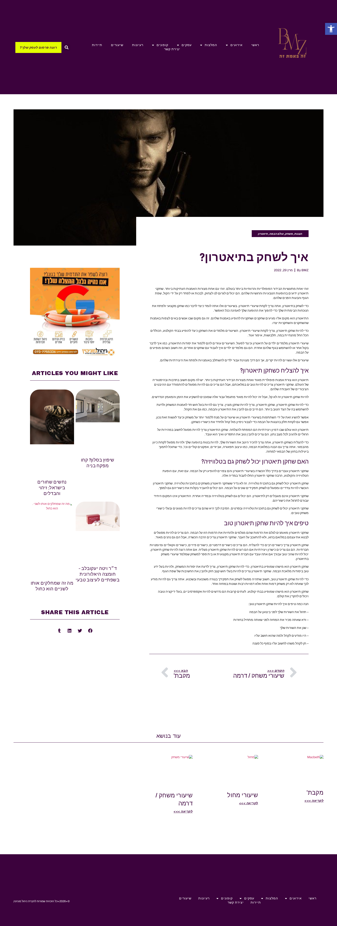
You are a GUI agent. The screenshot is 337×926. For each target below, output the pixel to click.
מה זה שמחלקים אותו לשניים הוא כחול (52, 585)
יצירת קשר (172, 49)
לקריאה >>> (313, 800)
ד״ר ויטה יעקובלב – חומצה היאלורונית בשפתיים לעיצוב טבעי (97, 573)
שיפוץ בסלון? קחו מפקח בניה (97, 462)
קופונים (162, 45)
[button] (331, 29)
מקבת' (315, 792)
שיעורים (117, 45)
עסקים (187, 45)
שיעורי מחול (242, 794)
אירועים (236, 45)
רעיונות (137, 45)
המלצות (211, 45)
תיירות (97, 45)
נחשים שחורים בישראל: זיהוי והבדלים (51, 487)
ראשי (255, 45)
